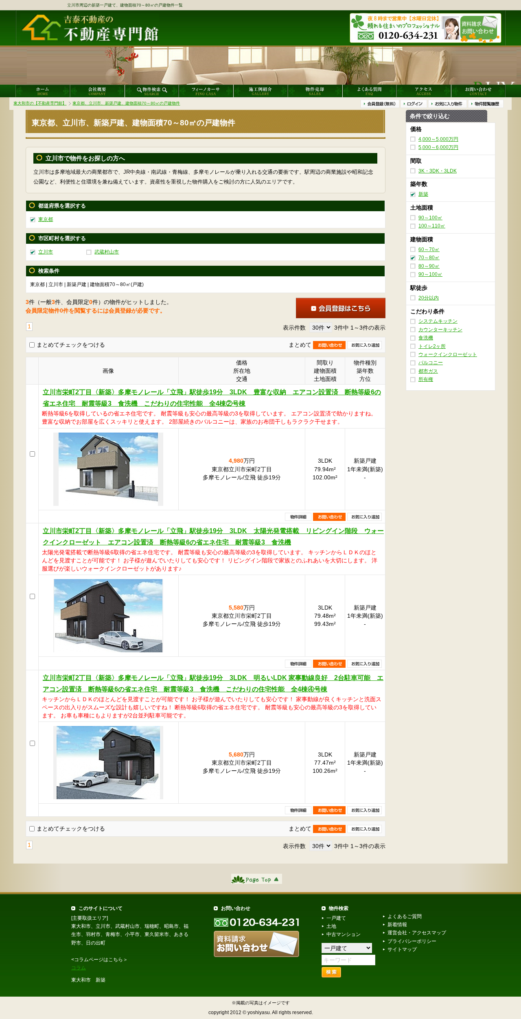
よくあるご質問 (404, 916)
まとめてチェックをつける (71, 344)
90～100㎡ (430, 218)
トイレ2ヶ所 (432, 346)
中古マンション (343, 934)
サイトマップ (402, 949)
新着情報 (397, 924)
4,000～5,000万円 (438, 139)
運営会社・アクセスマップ (416, 933)
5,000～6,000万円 (438, 147)
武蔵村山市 (106, 252)
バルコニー (430, 362)
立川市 (45, 252)
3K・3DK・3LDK (437, 170)
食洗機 (425, 338)
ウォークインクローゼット (447, 354)
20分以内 (428, 297)
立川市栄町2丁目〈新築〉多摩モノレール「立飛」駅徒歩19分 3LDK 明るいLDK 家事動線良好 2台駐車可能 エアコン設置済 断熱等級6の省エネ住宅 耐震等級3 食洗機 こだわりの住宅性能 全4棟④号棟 (213, 683)
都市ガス (428, 371)
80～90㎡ (429, 266)
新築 (423, 194)
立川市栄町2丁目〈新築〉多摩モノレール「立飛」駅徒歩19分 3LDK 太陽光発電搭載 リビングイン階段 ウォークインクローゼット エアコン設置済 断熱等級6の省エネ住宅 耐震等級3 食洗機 (213, 536)
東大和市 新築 (88, 980)
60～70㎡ (429, 249)
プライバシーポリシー (411, 941)
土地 (331, 926)
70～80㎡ (429, 257)
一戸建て (336, 918)
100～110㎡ (431, 226)
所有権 (425, 379)
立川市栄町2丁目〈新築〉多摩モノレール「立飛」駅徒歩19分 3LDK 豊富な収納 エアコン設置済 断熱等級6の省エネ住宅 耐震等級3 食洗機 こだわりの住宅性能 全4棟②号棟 (212, 398)
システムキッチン (438, 321)
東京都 (45, 219)
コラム (78, 968)
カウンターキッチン (440, 329)
